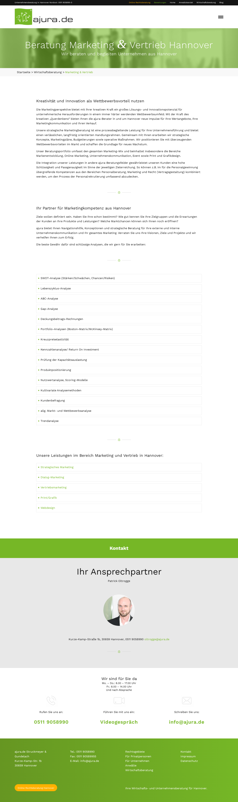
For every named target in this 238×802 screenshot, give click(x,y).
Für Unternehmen (137, 761)
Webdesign (48, 507)
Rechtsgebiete (135, 751)
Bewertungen (160, 2)
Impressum (188, 756)
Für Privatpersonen (138, 756)
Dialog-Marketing (52, 477)
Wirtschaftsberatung (206, 2)
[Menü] (220, 17)
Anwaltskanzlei (186, 2)
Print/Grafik (49, 497)
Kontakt (186, 751)
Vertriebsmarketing (54, 487)
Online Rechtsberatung (139, 2)
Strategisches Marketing (57, 467)
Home (172, 2)
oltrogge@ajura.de (156, 639)
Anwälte (130, 765)
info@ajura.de (186, 722)
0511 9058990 (51, 722)
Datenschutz (189, 761)
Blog (221, 2)
